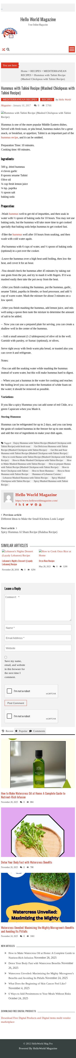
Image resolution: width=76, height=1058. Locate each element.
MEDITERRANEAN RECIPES (20, 99)
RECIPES (35, 71)
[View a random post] (3, 49)
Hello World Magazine (36, 495)
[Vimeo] (31, 504)
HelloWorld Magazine (45, 1048)
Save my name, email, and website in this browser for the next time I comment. (15, 669)
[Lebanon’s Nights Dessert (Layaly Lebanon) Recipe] (19, 553)
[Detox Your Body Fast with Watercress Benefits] (38, 832)
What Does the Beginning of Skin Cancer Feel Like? (37, 983)
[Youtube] (40, 504)
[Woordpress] (36, 504)
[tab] (7, 731)
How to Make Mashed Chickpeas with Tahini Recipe (38, 460)
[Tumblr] (23, 504)
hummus (13, 213)
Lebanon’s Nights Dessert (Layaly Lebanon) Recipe (17, 562)
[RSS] (20, 504)
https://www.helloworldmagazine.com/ (36, 500)
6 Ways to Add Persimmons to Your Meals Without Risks (39, 993)
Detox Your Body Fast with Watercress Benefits (26, 862)
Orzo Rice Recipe (46, 561)
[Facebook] (16, 504)
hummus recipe (9, 137)
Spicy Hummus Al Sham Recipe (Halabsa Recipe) (29, 532)
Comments (39, 731)
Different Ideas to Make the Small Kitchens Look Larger (32, 519)
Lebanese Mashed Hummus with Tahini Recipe (25, 477)
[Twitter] (27, 504)
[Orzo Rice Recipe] (56, 553)
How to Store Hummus (43, 470)
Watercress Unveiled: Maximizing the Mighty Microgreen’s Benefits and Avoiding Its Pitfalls (37, 930)
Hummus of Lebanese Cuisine (46, 474)
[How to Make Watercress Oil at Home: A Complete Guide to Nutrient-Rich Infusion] (38, 763)
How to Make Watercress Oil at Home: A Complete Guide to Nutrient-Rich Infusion (33, 795)
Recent (9, 731)
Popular (23, 731)
